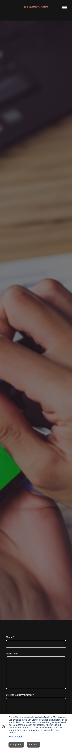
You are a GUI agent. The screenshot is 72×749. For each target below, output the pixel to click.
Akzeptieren (16, 744)
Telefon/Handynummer (20, 694)
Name (10, 637)
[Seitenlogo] (36, 10)
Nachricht (12, 653)
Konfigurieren (16, 736)
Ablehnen (33, 744)
